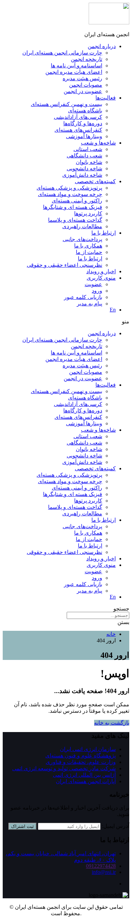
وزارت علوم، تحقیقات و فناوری (81, 762)
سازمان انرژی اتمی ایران (88, 749)
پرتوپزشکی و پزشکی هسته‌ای (69, 188)
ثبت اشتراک (22, 826)
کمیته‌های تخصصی (95, 181)
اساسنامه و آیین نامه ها (76, 65)
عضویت (93, 284)
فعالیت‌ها (105, 98)
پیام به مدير (89, 303)
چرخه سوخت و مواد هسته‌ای (70, 194)
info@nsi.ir (104, 872)
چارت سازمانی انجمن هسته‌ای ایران (62, 53)
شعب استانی (87, 149)
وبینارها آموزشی (84, 136)
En (113, 310)
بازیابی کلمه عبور (83, 297)
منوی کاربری (101, 278)
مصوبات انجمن (85, 85)
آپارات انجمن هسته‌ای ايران (86, 781)
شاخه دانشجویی (84, 168)
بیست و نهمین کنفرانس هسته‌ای (66, 104)
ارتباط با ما (103, 233)
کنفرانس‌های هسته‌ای (78, 130)
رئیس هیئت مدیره (82, 78)
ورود (97, 291)
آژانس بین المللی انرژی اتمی (84, 775)
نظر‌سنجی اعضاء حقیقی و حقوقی (64, 265)
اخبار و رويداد (101, 271)
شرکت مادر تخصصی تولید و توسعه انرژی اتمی (64, 768)
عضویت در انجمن (83, 91)
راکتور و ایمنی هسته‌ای (77, 200)
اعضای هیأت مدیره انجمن (73, 72)
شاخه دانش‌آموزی (82, 175)
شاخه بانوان (89, 162)
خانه (111, 634)
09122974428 (101, 866)
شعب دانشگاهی (84, 155)
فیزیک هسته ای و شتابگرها (72, 207)
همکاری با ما (88, 246)
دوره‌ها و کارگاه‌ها (82, 123)
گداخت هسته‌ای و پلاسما (75, 220)
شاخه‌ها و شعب (98, 143)
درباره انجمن (102, 46)
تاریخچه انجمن (86, 59)
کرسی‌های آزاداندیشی (78, 117)
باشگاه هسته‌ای (85, 110)
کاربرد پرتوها (88, 213)
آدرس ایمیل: (115, 826)
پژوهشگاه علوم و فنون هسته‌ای (80, 755)
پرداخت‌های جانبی (82, 239)
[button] (66, 321)
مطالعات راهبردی (82, 226)
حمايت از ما (89, 252)
